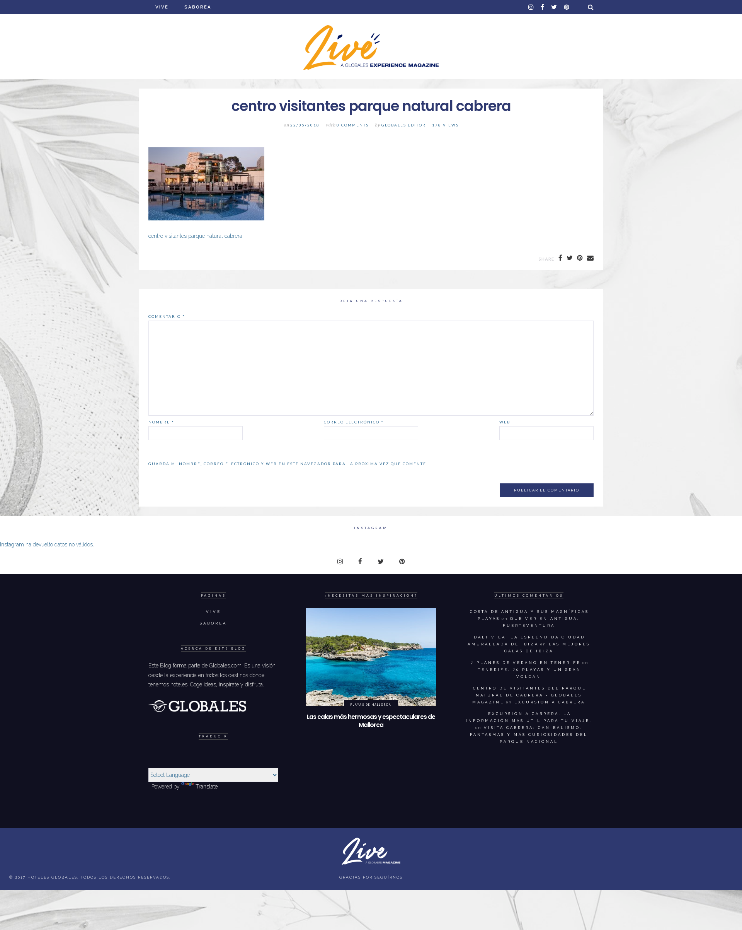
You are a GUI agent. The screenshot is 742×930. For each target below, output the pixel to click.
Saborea (197, 7)
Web (505, 422)
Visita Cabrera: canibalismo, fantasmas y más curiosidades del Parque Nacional (529, 734)
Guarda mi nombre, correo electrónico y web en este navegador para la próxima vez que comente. (288, 463)
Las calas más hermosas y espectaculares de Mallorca (371, 721)
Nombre (161, 422)
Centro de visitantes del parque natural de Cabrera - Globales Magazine (529, 695)
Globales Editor (403, 125)
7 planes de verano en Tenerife (526, 662)
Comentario (166, 316)
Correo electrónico (354, 422)
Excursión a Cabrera (549, 702)
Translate (207, 786)
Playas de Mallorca (370, 704)
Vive (161, 7)
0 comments (353, 125)
